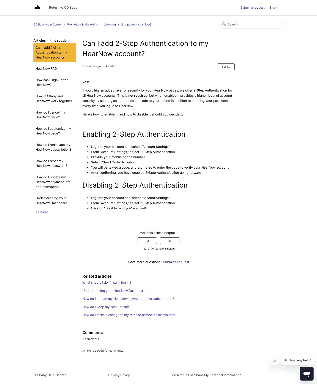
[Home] (37, 8)
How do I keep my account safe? (107, 307)
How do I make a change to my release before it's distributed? (129, 315)
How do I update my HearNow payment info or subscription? (53, 182)
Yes (147, 240)
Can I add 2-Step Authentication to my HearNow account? (51, 52)
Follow (226, 66)
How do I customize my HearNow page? (53, 131)
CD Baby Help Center (47, 24)
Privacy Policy (119, 375)
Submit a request (252, 7)
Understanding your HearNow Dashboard (51, 200)
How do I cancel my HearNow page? (50, 114)
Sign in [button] (274, 7)
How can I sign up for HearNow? (52, 82)
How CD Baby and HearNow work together (54, 98)
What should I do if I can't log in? (106, 282)
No (169, 240)
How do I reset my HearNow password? (51, 163)
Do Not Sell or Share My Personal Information (206, 375)
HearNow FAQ (46, 68)
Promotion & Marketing (82, 24)
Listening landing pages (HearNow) (127, 24)
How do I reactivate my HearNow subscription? (53, 147)
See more (40, 212)
